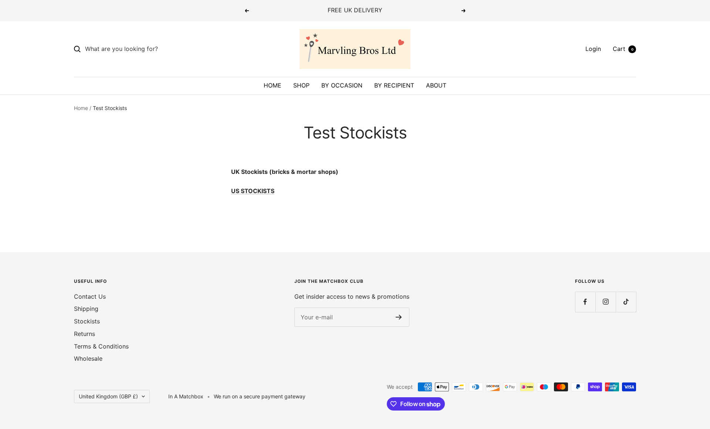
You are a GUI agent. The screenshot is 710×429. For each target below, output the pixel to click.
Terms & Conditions (101, 346)
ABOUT (436, 85)
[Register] (399, 317)
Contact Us (90, 296)
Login (593, 48)
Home (81, 108)
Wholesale (88, 358)
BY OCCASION (341, 85)
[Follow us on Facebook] (585, 302)
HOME (272, 85)
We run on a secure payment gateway (259, 396)
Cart (623, 48)
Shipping (86, 308)
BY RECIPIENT (394, 85)
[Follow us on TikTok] (626, 302)
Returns (84, 333)
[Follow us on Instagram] (605, 302)
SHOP (301, 85)
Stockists (87, 321)
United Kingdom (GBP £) (108, 396)
